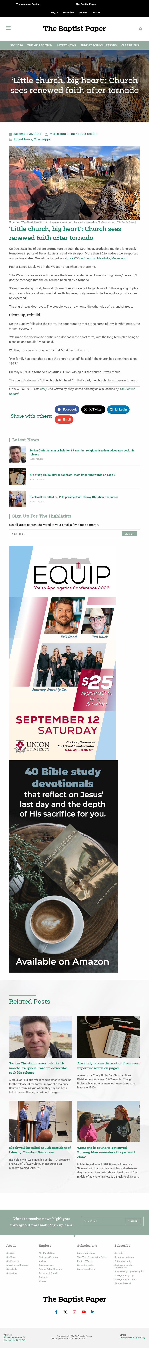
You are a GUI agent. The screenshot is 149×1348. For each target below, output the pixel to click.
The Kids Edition (39, 45)
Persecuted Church (48, 1273)
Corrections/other (85, 1265)
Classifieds (130, 45)
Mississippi (42, 139)
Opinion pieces (46, 1265)
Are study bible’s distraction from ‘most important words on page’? (72, 475)
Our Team (10, 1257)
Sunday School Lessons (98, 45)
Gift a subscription (123, 1261)
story (43, 389)
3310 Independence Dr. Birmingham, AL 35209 (14, 1338)
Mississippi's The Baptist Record (74, 134)
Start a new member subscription (124, 1266)
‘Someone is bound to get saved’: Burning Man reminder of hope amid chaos (106, 1152)
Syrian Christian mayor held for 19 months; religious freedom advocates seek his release (82, 452)
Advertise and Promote (17, 1265)
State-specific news (48, 1257)
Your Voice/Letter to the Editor (92, 1257)
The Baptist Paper (86, 4)
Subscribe (119, 1253)
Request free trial (122, 1283)
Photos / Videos (85, 1261)
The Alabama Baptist (28, 4)
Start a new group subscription (129, 1271)
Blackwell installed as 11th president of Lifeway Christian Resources (74, 497)
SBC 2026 (16, 45)
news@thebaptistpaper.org (132, 1337)
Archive (42, 1261)
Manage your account (125, 1279)
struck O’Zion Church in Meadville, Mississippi (96, 258)
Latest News (66, 45)
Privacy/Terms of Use (62, 1338)
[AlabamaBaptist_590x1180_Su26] (62, 653)
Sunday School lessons (50, 1269)
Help (77, 1338)
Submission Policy (86, 1269)
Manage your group (124, 1275)
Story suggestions (86, 1253)
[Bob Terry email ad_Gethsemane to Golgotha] (63, 866)
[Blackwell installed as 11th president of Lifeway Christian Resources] (17, 499)
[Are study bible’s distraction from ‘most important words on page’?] (17, 476)
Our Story (10, 1253)
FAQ (84, 1338)
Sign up (129, 534)
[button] (141, 29)
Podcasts (43, 1277)
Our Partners (12, 1261)
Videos (42, 1281)
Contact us (11, 1273)
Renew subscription (124, 1257)
